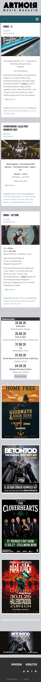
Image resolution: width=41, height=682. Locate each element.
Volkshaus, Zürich (20, 358)
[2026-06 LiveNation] (20, 438)
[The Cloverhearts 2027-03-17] (20, 552)
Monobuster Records (12, 61)
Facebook (20, 67)
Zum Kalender (20, 376)
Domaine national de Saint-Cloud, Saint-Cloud (20, 336)
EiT (20, 170)
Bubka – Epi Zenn (11, 215)
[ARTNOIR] (20, 10)
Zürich (30, 202)
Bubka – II (7, 26)
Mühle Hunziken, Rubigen (20, 325)
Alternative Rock (8, 111)
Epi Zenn (22, 301)
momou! (31, 679)
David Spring (22, 71)
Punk (18, 199)
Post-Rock (6, 113)
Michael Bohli (30, 301)
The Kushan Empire (20, 167)
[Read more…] (10, 99)
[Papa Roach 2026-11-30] (20, 613)
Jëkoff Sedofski (12, 164)
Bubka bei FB (16, 264)
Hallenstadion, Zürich (20, 347)
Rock (12, 113)
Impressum (16, 664)
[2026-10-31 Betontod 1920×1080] (20, 654)
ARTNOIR (20, 679)
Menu (37, 19)
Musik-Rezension (21, 108)
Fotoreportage (20, 194)
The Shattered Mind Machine (18, 202)
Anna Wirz (23, 181)
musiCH (33, 111)
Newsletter (31, 664)
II (29, 111)
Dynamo (18, 197)
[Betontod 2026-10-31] (20, 492)
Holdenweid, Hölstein (20, 368)
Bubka (17, 111)
